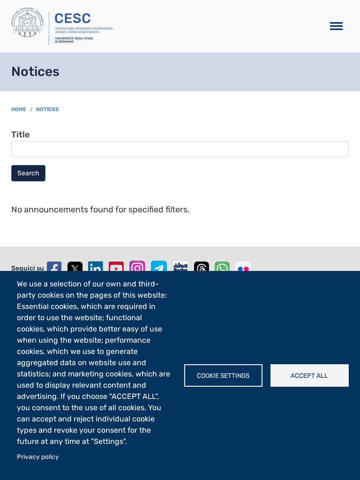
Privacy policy (38, 456)
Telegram (159, 269)
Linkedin (95, 269)
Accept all (309, 375)
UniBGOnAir (180, 269)
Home (18, 109)
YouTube (116, 269)
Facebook (54, 269)
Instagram (137, 269)
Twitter (75, 269)
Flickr (243, 269)
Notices (47, 109)
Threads (201, 269)
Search (28, 173)
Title (20, 134)
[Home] (163, 26)
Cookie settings (223, 375)
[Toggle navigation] (336, 26)
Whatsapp (222, 269)
